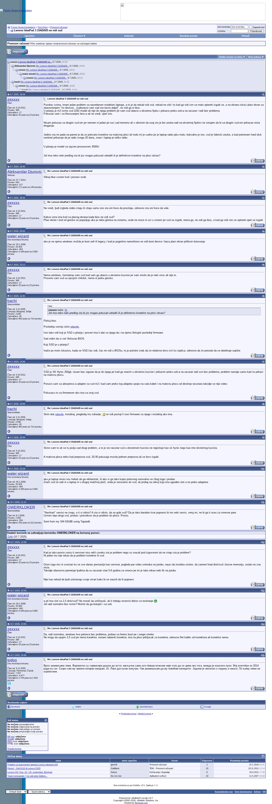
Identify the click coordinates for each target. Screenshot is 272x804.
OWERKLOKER (21, 507)
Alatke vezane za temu (231, 57)
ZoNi (10, 536)
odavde (59, 414)
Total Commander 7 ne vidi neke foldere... (27, 776)
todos (12, 660)
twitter (78, 706)
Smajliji (10, 739)
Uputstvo (29, 36)
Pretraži (246, 36)
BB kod (10, 736)
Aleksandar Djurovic (24, 172)
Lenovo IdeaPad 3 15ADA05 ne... (35, 62)
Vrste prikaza (254, 57)
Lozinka (221, 31)
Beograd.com (141, 803)
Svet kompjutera (243, 791)
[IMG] (10, 741)
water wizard (18, 236)
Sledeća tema (144, 713)
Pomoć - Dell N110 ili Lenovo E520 (23, 768)
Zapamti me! (259, 27)
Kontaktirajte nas (224, 791)
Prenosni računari (58, 27)
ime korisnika (224, 27)
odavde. (74, 326)
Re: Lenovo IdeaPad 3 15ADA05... (52, 66)
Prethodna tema (128, 713)
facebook (15, 706)
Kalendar (129, 36)
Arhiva (257, 791)
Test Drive (43, 27)
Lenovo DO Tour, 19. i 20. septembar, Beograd (29, 772)
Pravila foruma (14, 748)
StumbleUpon (146, 706)
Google (207, 706)
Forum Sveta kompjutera (23, 27)
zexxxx (13, 99)
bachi (12, 301)
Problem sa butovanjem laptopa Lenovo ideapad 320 (32, 764)
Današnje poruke (189, 36)
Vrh (264, 791)
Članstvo (78, 36)
